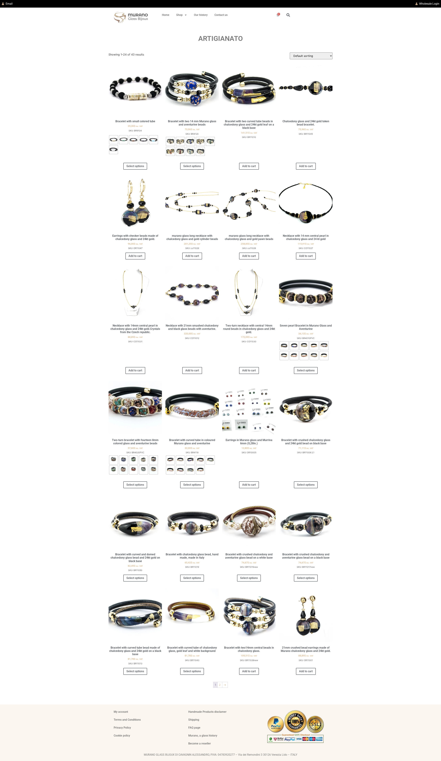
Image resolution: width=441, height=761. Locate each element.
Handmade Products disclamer (207, 711)
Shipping (193, 719)
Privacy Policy (122, 727)
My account (121, 711)
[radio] (113, 139)
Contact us (221, 15)
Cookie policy (122, 735)
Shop (179, 15)
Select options (135, 166)
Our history (201, 15)
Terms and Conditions (127, 719)
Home (165, 15)
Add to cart (249, 166)
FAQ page (194, 727)
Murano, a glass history (202, 735)
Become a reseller (199, 743)
